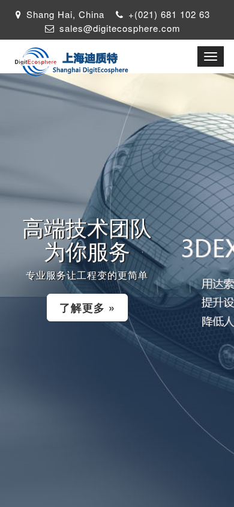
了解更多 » (87, 307)
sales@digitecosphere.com (120, 28)
